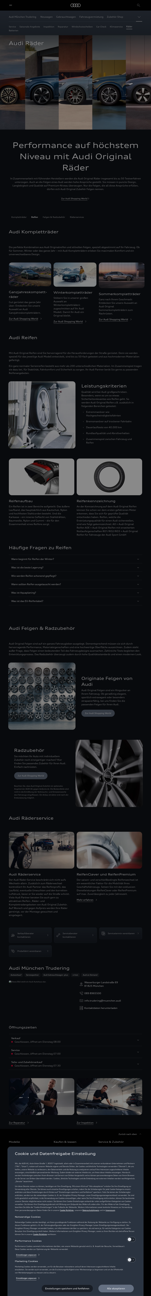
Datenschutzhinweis (90, 1210)
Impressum (110, 1210)
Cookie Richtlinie (67, 1210)
